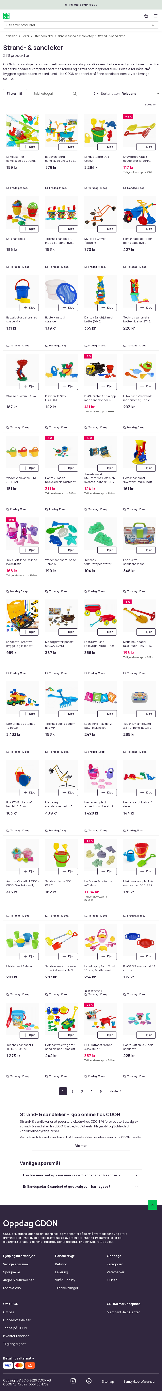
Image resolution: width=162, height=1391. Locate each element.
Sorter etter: (110, 93)
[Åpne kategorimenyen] (155, 16)
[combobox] (81, 25)
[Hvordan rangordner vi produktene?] (95, 93)
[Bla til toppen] (152, 1205)
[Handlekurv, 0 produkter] (146, 16)
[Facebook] (89, 1380)
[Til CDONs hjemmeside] (6, 16)
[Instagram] (73, 1380)
